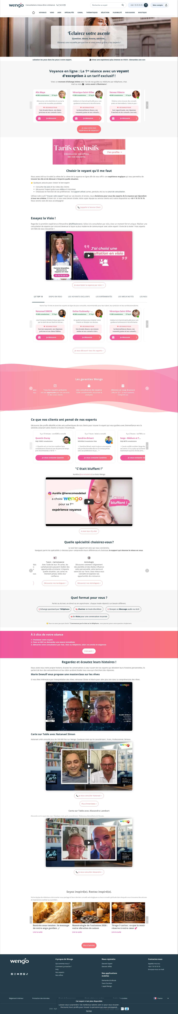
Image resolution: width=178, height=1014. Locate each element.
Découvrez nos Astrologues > (55, 583)
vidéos (62, 189)
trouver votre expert (55, 196)
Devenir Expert (107, 963)
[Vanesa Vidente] (136, 95)
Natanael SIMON (44, 311)
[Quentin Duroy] (66, 440)
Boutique (142, 12)
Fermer (89, 1011)
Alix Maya (40, 92)
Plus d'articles (89, 945)
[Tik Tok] (27, 974)
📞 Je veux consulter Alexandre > (89, 872)
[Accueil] (16, 5)
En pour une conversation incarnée (90, 616)
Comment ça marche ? (63, 966)
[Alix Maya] (62, 95)
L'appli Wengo (107, 986)
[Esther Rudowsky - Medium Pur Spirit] (99, 314)
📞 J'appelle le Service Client (89, 207)
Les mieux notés (126, 296)
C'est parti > (89, 651)
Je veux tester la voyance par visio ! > (89, 285)
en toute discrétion (89, 609)
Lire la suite (37, 932)
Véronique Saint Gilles (83, 92)
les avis (47, 187)
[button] (147, 105)
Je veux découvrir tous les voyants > (89, 350)
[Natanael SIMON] (62, 314)
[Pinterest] (24, 974)
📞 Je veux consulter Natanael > (89, 795)
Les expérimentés (104, 296)
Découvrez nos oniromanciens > (89, 581)
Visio (52, 12)
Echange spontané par (54, 609)
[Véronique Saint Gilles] (99, 95)
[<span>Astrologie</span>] (55, 566)
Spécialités (69, 12)
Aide (59, 12)
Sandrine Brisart (86, 438)
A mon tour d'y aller (89, 531)
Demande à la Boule (109, 980)
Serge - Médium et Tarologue (134, 438)
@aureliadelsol (86, 474)
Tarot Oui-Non (107, 983)
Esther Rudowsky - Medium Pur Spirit (90, 311)
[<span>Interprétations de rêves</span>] (89, 565)
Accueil (33, 12)
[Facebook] (12, 974)
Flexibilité (117, 12)
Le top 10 (38, 296)
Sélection (105, 12)
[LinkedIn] (21, 974)
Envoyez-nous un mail (156, 969)
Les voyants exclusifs (79, 296)
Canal (80, 12)
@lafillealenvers (75, 224)
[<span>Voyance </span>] (123, 566)
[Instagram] (15, 974)
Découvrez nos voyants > (123, 583)
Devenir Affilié (107, 966)
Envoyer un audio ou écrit (124, 609)
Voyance (42, 12)
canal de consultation (116, 192)
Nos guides (130, 12)
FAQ (56, 969)
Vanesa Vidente (117, 92)
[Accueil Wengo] (19, 961)
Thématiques (91, 12)
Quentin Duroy (42, 438)
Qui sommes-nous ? (62, 963)
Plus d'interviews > (89, 804)
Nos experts (59, 972)
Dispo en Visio (55, 296)
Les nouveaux (146, 296)
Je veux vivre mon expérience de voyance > (89, 129)
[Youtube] (18, 974)
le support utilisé (78, 192)
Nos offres (59, 975)
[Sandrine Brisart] (109, 440)
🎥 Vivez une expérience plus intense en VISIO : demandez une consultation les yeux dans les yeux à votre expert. (107, 60)
